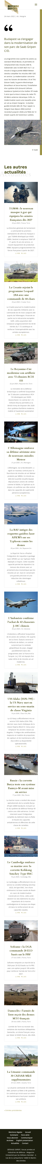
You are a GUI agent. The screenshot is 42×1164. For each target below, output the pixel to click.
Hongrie (23, 16)
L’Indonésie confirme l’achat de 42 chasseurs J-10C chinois (21, 622)
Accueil (28, 1132)
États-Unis (24, 713)
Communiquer (27, 1138)
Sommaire (14, 1135)
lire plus (21, 253)
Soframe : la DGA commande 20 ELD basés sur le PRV (21, 950)
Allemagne (27, 463)
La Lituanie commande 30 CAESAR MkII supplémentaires (21, 1075)
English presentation (24, 1140)
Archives (10, 1140)
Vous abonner (12, 1138)
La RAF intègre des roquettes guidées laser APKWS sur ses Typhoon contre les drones (21, 537)
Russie (27, 795)
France (23, 223)
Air (18, 16)
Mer (29, 713)
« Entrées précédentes (13, 1110)
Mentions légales (15, 1132)
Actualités (15, 1143)
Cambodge (24, 877)
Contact (25, 1143)
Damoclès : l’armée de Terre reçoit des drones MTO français (21, 1014)
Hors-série (25, 1135)
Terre (28, 223)
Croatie (23, 302)
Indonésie (27, 629)
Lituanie (24, 1083)
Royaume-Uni (23, 384)
